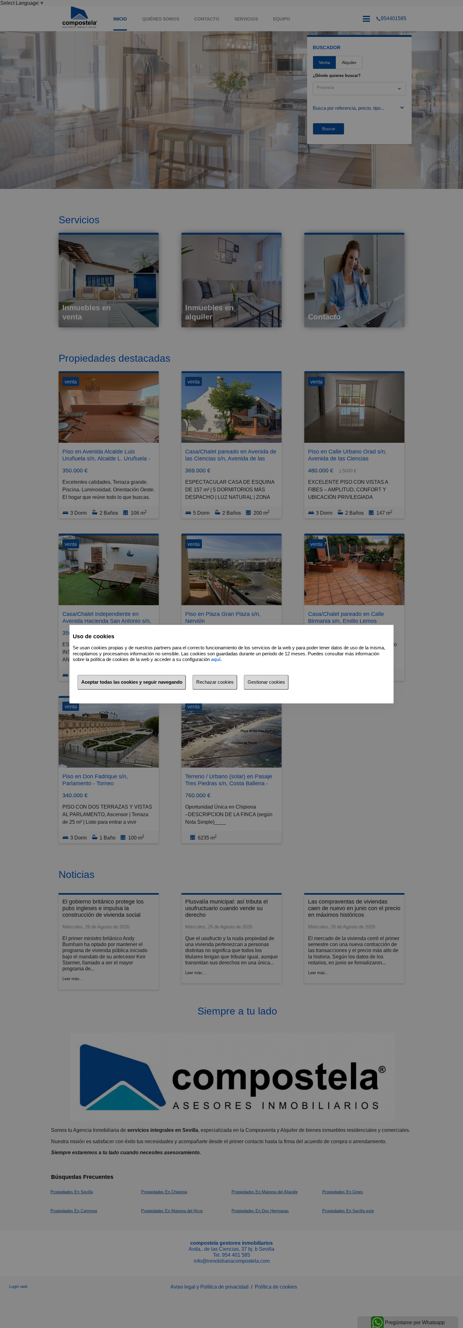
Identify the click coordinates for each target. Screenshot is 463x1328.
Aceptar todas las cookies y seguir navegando (131, 682)
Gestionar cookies (266, 682)
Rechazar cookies (215, 682)
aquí (215, 659)
